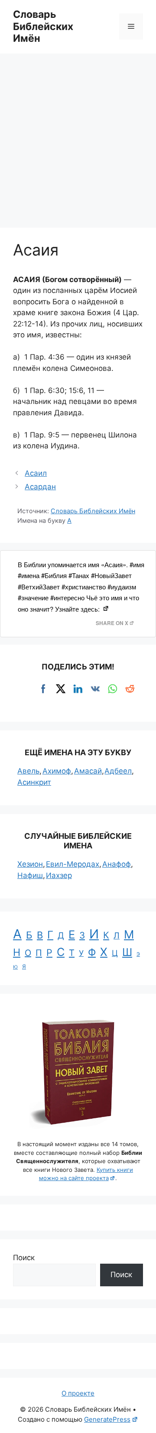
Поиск (24, 1257)
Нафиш (30, 875)
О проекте (78, 1393)
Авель (28, 771)
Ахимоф (56, 771)
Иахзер (59, 875)
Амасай (88, 771)
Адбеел (118, 771)
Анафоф (116, 864)
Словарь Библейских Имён (43, 26)
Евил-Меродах (72, 864)
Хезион (30, 864)
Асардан (40, 486)
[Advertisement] (78, 136)
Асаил (36, 473)
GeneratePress (107, 1419)
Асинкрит (34, 782)
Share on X (112, 623)
